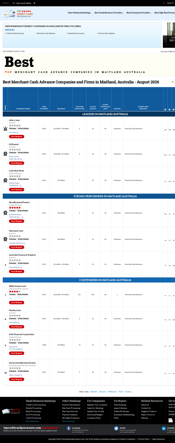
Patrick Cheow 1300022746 (14, 184)
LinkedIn (164, 428)
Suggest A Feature (148, 411)
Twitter (116, 428)
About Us (145, 405)
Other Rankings (71, 401)
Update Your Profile (95, 411)
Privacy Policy (143, 439)
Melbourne (112, 392)
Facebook (69, 428)
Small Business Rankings (41, 401)
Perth (121, 392)
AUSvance (14, 144)
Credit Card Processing (15, 33)
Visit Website (16, 136)
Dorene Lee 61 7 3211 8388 (14, 348)
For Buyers (120, 401)
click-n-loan (14, 120)
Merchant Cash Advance (46, 33)
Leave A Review (120, 408)
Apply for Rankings (95, 408)
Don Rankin (13, 322)
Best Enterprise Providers (138, 12)
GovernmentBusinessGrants (22, 363)
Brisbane (102, 392)
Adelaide (93, 392)
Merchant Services (70, 411)
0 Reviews (12, 128)
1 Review (12, 210)
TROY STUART (14, 375)
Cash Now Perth (16, 170)
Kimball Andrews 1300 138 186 (15, 215)
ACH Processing (33, 414)
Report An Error (148, 414)
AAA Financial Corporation (21, 334)
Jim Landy (12, 132)
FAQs (116, 418)
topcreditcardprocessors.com (73, 439)
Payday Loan (15, 310)
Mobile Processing (34, 408)
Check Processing (33, 418)
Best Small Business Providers (108, 12)
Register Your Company (97, 405)
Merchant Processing (71, 408)
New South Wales (23, 3)
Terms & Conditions (127, 439)
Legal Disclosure (158, 439)
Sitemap (144, 418)
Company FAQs (93, 418)
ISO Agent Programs (70, 418)
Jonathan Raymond (16, 243)
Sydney (128, 392)
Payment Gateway (70, 414)
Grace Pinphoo (14, 267)
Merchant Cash (16, 231)
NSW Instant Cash (17, 286)
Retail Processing (33, 411)
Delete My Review (121, 411)
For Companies (96, 401)
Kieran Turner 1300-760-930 (14, 157)
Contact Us (146, 408)
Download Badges (95, 414)
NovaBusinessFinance (19, 202)
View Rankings (120, 405)
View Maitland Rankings (79, 12)
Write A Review (23, 128)
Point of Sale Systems (107, 33)
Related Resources (152, 401)
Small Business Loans (76, 33)
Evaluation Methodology (124, 414)
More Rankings (32, 421)
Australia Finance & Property (22, 255)
